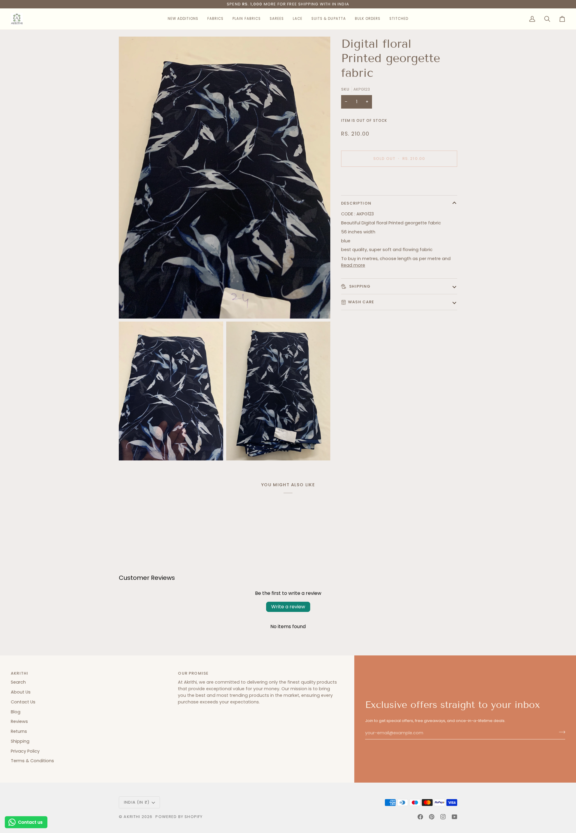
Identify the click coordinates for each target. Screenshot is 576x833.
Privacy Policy (25, 751)
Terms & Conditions (32, 761)
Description (356, 203)
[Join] (560, 732)
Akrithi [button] (19, 673)
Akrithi (132, 817)
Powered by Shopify (178, 817)
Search (18, 682)
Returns (19, 731)
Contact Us (23, 702)
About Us (21, 692)
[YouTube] (454, 817)
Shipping (359, 286)
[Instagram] (443, 817)
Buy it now (399, 179)
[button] (183, 18)
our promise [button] (193, 673)
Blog (15, 712)
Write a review (288, 606)
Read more (353, 265)
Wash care (361, 302)
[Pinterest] (431, 817)
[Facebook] (420, 817)
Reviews (19, 721)
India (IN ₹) (136, 802)
